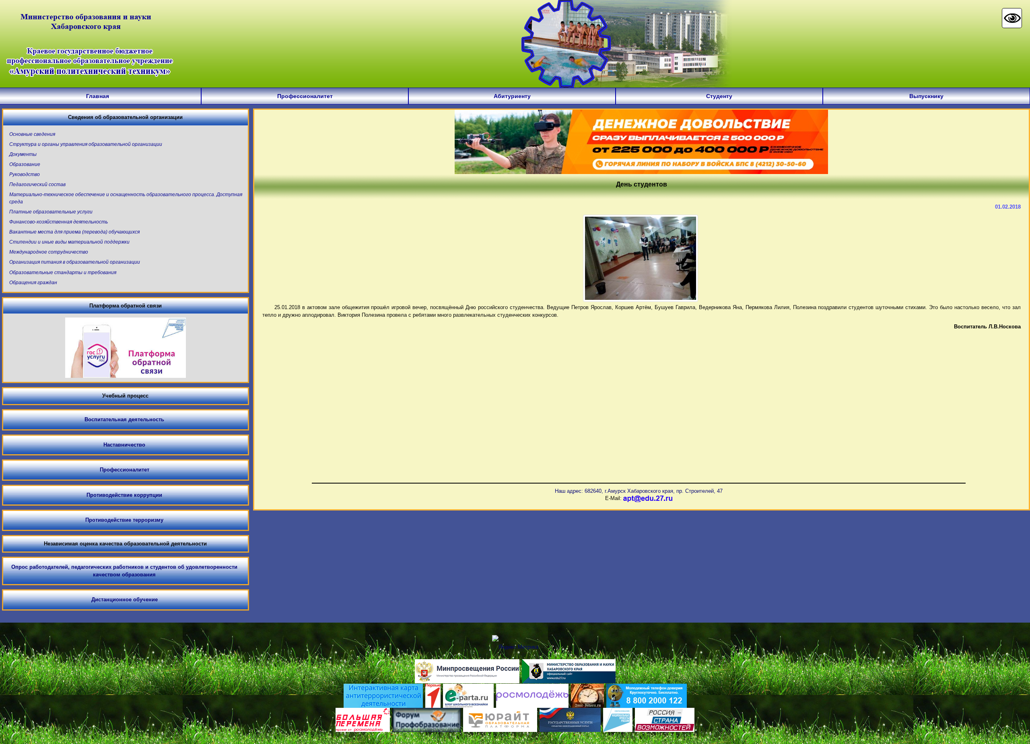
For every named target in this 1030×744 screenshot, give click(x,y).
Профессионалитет (305, 96)
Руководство (24, 174)
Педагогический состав (37, 184)
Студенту (719, 96)
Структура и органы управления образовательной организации (85, 144)
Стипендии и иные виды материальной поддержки (69, 242)
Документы (23, 154)
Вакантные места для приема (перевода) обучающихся (74, 232)
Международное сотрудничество (48, 252)
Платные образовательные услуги (51, 212)
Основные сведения (32, 134)
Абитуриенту (512, 96)
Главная (97, 96)
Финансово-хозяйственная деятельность (58, 222)
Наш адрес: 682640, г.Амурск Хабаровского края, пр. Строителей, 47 (639, 491)
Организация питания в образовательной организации (74, 262)
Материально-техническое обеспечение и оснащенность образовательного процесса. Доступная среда (125, 198)
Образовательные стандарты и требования (62, 272)
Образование (24, 164)
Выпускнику (926, 96)
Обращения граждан (33, 282)
